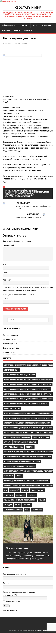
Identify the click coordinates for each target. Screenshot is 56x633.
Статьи (24, 25)
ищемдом (20, 495)
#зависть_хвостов (12, 408)
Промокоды (46, 25)
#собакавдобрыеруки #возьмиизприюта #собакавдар (27, 457)
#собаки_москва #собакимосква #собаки (22, 461)
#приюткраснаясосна (13, 447)
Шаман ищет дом (10, 344)
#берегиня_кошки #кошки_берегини (19, 375)
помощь (27, 505)
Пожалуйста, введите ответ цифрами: (19, 294)
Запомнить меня (13, 601)
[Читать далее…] (37, 559)
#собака (29, 447)
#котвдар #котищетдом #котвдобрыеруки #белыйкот (27, 423)
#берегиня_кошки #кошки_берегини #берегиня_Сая (25, 404)
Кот (5, 490)
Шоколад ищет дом (11, 348)
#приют (7, 442)
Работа (17, 30)
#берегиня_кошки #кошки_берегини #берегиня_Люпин (27, 389)
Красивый (14, 490)
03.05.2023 (7, 44)
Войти (6, 606)
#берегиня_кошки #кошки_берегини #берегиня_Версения (28, 380)
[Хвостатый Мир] (8, 1)
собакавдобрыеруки (13, 509)
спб (27, 509)
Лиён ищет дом (9, 339)
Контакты (6, 30)
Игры (35, 25)
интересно (8, 495)
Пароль (6, 583)
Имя (5, 265)
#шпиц (19, 476)
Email (5, 272)
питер (17, 505)
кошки (42, 500)
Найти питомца (8, 25)
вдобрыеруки (37, 490)
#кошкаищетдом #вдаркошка (17, 437)
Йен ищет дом (8, 352)
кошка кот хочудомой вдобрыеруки (19, 500)
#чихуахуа (8, 476)
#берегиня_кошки (11, 370)
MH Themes (42, 630)
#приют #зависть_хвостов (25, 442)
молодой (8, 505)
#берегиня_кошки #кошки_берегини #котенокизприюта (27, 394)
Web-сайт (7, 280)
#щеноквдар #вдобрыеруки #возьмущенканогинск (26, 481)
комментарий (8, 245)
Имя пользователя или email (15, 574)
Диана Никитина (20, 44)
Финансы (28, 30)
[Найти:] (28, 320)
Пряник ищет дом (10, 335)
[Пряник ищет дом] (28, 529)
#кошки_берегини (41, 437)
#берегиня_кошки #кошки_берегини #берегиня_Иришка (27, 384)
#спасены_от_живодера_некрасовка (19, 466)
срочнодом (37, 509)
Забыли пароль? (10, 611)
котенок (32, 495)
